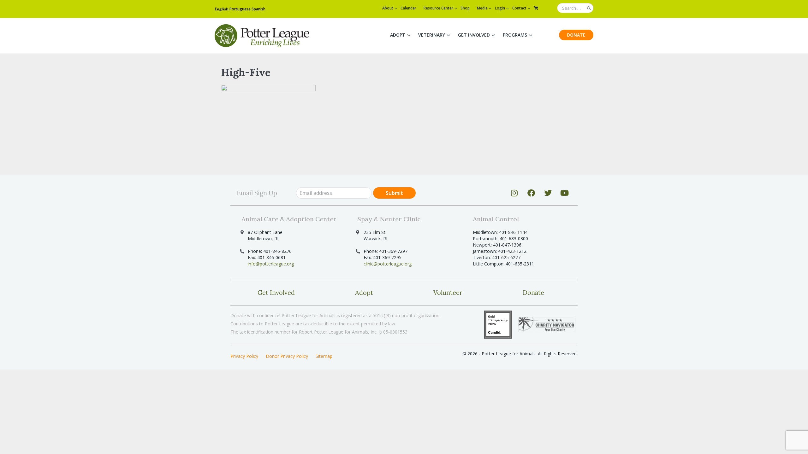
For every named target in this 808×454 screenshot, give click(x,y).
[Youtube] (564, 193)
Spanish (258, 9)
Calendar (408, 8)
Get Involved (474, 35)
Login (500, 8)
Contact (519, 8)
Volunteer (447, 292)
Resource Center (438, 8)
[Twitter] (548, 193)
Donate (576, 35)
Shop (465, 8)
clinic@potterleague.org (388, 264)
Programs (515, 35)
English (222, 9)
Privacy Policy (244, 356)
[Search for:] (575, 8)
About (387, 8)
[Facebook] (531, 193)
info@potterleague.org (271, 264)
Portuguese (240, 9)
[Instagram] (514, 193)
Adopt (397, 35)
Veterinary (431, 35)
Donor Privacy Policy (287, 356)
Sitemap (324, 356)
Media (482, 8)
